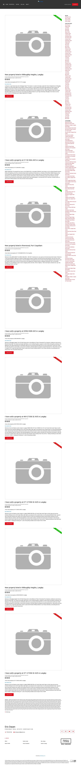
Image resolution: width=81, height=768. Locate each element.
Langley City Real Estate (26, 704)
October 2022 (67, 80)
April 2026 (67, 30)
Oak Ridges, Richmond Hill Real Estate (29, 706)
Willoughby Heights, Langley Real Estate (14, 77)
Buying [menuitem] (17, 4)
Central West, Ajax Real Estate (42, 700)
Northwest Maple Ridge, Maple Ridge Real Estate (48, 705)
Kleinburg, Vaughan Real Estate (18, 704)
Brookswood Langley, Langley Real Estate (10, 700)
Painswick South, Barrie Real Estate (49, 706)
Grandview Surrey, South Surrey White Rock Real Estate (51, 703)
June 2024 (67, 59)
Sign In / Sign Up (68, 4)
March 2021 (67, 102)
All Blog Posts (68, 17)
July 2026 (67, 27)
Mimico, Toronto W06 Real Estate (9, 705)
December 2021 (68, 93)
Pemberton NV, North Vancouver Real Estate (13, 707)
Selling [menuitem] (22, 4)
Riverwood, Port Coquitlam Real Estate (14, 248)
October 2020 (67, 110)
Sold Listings (67, 21)
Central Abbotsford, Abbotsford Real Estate (32, 700)
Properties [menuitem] (11, 4)
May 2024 (67, 60)
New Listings (67, 18)
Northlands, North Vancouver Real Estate (26, 705)
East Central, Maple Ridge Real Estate (39, 702)
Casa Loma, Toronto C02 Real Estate (21, 700)
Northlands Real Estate (17, 705)
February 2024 (68, 63)
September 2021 (68, 95)
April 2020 (67, 118)
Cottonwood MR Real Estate (53, 701)
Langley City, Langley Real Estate (34, 704)
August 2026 (67, 26)
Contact (75, 4)
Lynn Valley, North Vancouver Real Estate (45, 704)
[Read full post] (33, 44)
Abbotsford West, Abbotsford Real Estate (14, 699)
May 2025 (67, 44)
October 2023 (67, 67)
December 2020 (68, 107)
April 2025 (67, 46)
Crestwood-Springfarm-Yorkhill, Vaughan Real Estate (20, 702)
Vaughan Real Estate (69, 262)
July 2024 (67, 57)
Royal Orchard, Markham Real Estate (52, 707)
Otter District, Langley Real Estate (39, 706)
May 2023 (67, 74)
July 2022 (67, 83)
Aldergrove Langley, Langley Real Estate (14, 419)
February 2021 (68, 104)
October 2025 (67, 39)
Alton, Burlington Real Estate (35, 699)
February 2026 (68, 33)
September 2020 (68, 111)
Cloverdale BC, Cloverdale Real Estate (34, 701)
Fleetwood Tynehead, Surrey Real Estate (50, 702)
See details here (8, 84)
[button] (68, 4)
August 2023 (67, 70)
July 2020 (67, 114)
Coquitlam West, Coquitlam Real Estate (44, 701)
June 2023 (67, 73)
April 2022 (67, 87)
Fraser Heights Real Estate (20, 703)
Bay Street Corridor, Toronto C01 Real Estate (45, 699)
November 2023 (68, 66)
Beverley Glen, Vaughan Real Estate (56, 699)
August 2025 (67, 42)
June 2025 (67, 43)
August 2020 (67, 112)
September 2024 (68, 54)
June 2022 (67, 84)
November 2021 (68, 94)
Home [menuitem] (7, 4)
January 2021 (67, 105)
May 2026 (67, 29)
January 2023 (67, 77)
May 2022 (67, 85)
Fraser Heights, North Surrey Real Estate (29, 703)
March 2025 (67, 47)
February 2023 (68, 76)
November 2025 (68, 37)
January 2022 (67, 91)
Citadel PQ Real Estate (50, 700)
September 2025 (68, 40)
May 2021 (67, 100)
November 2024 (68, 51)
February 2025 (68, 49)
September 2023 (68, 68)
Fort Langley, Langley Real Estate (11, 703)
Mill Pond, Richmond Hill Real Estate (56, 704)
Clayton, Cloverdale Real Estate (17, 701)
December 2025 (68, 36)
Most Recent (67, 25)
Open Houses (67, 19)
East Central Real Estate (31, 702)
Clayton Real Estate (9, 701)
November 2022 (68, 78)
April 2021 (67, 101)
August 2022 (67, 81)
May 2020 (67, 117)
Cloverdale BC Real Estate (24, 701)
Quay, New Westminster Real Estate (24, 707)
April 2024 (67, 61)
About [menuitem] (27, 4)
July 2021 (67, 97)
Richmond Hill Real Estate (32, 707)
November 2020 (68, 108)
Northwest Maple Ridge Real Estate (36, 705)
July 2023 (67, 71)
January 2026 (67, 34)
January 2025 (67, 50)
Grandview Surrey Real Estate (39, 703)
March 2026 (67, 32)
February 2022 (68, 90)
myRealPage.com (42, 755)
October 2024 (67, 53)
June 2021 (67, 98)
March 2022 (67, 88)
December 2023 (68, 64)
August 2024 (67, 56)
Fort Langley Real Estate (70, 176)
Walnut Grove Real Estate (70, 264)
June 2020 (67, 115)
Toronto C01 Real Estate (69, 261)
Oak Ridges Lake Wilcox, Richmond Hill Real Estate (17, 706)
